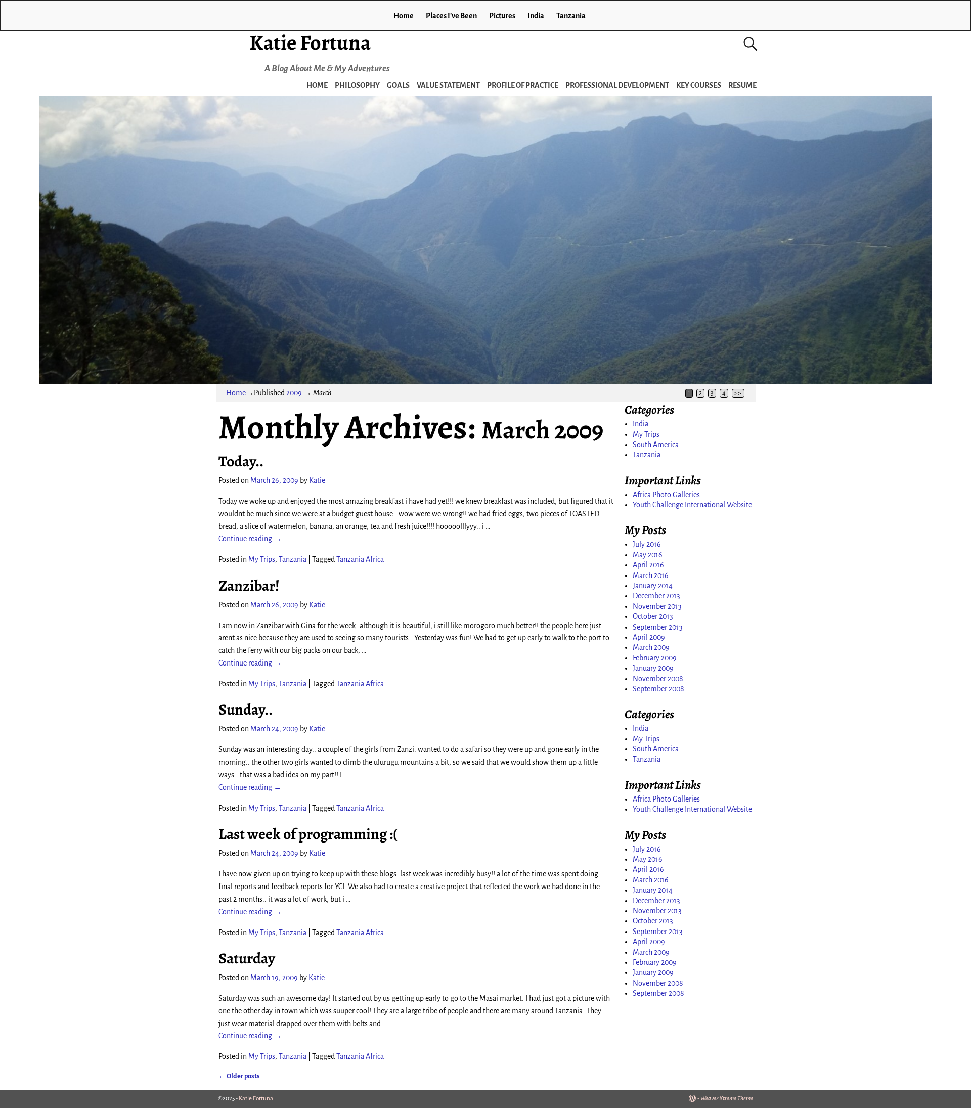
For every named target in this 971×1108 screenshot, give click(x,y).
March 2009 (651, 647)
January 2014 (653, 586)
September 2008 (658, 689)
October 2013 (653, 616)
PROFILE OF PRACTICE (522, 85)
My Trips (261, 559)
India (535, 16)
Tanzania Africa (360, 559)
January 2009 (653, 668)
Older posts (239, 1076)
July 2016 (647, 544)
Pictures (502, 16)
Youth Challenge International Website (692, 505)
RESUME (742, 85)
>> (737, 393)
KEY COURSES (698, 85)
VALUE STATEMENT (448, 85)
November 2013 (657, 606)
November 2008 (658, 679)
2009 (294, 393)
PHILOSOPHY (357, 85)
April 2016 (648, 565)
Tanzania (571, 16)
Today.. (240, 461)
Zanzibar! (249, 585)
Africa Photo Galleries (666, 495)
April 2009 (649, 637)
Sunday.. (245, 709)
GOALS (398, 85)
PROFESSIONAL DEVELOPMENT (617, 85)
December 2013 (656, 596)
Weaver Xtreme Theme (726, 1098)
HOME (317, 85)
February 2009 (655, 658)
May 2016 (648, 555)
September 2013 (658, 627)
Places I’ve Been (451, 16)
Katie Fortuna (310, 42)
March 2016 (651, 575)
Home (403, 16)
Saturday (246, 958)
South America (656, 444)
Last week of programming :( (308, 834)
